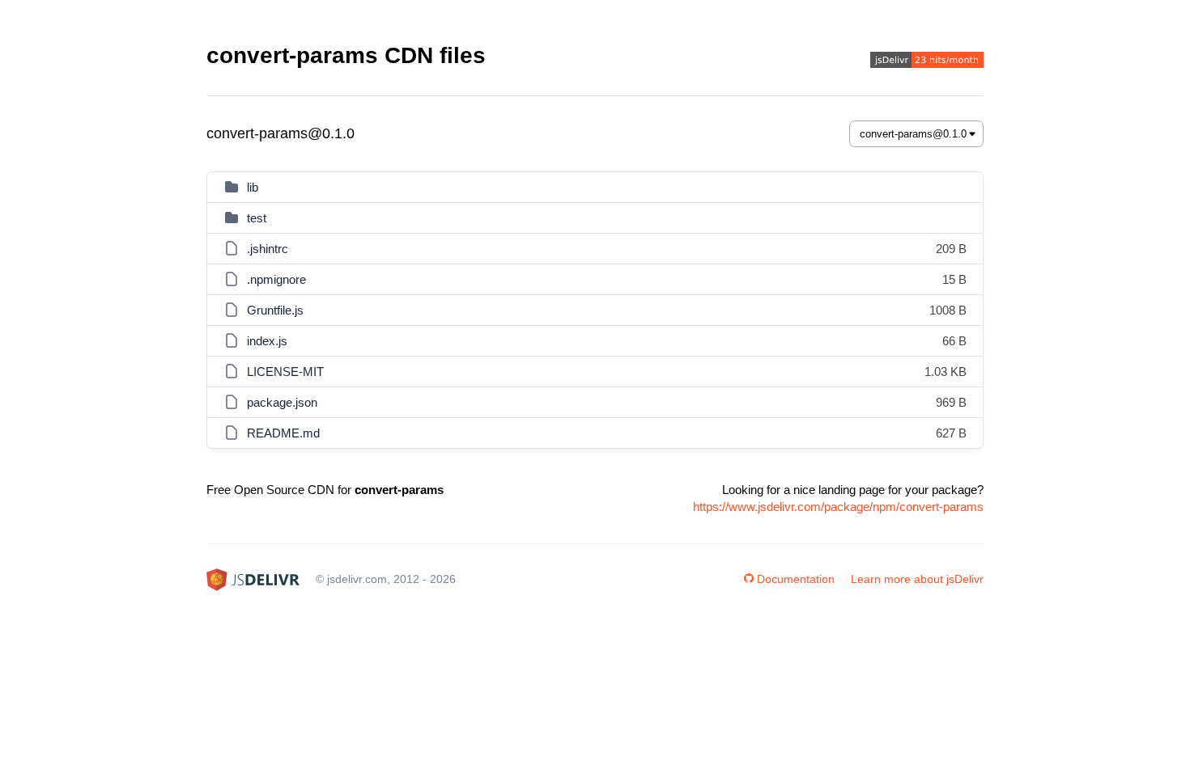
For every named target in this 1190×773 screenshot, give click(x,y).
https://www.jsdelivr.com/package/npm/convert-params (838, 506)
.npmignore (276, 279)
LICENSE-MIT (285, 371)
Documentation (796, 578)
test (256, 218)
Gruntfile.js (275, 310)
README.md (283, 433)
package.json (282, 402)
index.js (267, 341)
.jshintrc (267, 249)
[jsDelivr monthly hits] (927, 62)
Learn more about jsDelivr (917, 578)
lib (252, 187)
